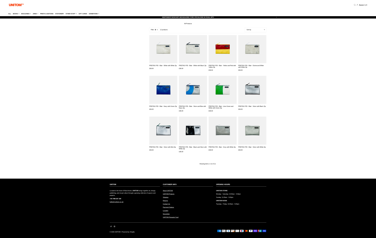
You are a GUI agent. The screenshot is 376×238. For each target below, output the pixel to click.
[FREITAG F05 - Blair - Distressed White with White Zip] (252, 49)
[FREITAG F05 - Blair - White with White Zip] (163, 49)
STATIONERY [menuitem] (59, 14)
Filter (152, 29)
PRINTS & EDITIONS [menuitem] (46, 14)
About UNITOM (168, 190)
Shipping (165, 197)
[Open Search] (354, 5)
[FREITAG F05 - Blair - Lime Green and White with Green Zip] (223, 90)
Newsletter (166, 214)
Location (165, 210)
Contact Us (166, 204)
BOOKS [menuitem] (15, 14)
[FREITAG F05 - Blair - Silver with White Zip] (252, 131)
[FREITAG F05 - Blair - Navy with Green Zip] (163, 90)
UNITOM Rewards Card (170, 217)
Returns (165, 200)
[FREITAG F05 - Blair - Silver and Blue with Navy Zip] (193, 90)
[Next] (276, 17)
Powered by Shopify (128, 232)
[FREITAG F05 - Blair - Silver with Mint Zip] (163, 131)
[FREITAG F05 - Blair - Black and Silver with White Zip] (193, 131)
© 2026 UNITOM (115, 232)
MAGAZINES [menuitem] (25, 14)
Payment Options (168, 207)
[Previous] (100, 17)
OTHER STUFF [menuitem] (70, 14)
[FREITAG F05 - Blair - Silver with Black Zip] (252, 90)
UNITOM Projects (168, 194)
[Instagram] (114, 226)
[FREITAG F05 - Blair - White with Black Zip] (193, 49)
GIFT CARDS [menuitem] (83, 14)
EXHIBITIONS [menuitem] (93, 14)
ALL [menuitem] (9, 14)
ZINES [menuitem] (35, 14)
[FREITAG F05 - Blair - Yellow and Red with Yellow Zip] (223, 49)
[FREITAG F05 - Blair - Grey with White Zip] (223, 131)
